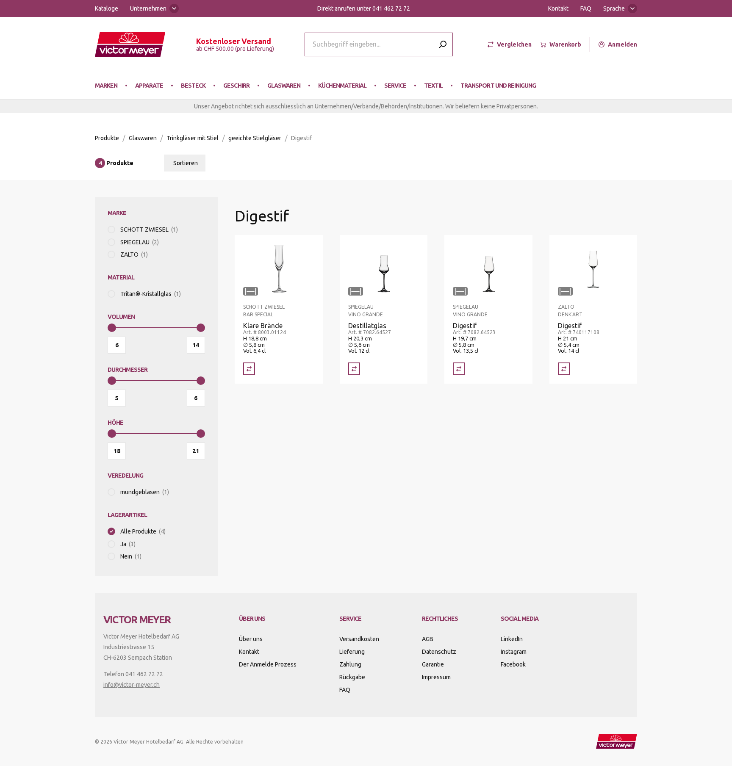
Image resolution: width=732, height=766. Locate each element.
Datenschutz (439, 651)
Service (395, 85)
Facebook (513, 664)
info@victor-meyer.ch (131, 684)
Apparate (149, 85)
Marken (106, 85)
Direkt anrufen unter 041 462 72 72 (363, 8)
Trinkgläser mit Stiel (192, 138)
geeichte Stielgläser (254, 138)
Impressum (436, 677)
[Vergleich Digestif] (459, 368)
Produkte (107, 138)
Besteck (193, 85)
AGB (427, 639)
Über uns (251, 639)
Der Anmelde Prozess (268, 664)
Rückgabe (352, 677)
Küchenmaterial (342, 85)
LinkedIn (512, 639)
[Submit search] (443, 44)
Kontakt (558, 8)
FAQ (585, 8)
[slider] (112, 328)
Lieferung (352, 651)
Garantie (433, 664)
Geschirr (236, 85)
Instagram (514, 651)
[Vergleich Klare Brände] (249, 368)
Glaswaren (283, 85)
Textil (433, 85)
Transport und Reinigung (497, 85)
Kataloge (106, 8)
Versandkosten (359, 639)
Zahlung (350, 664)
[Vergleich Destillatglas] (354, 368)
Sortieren (185, 163)
